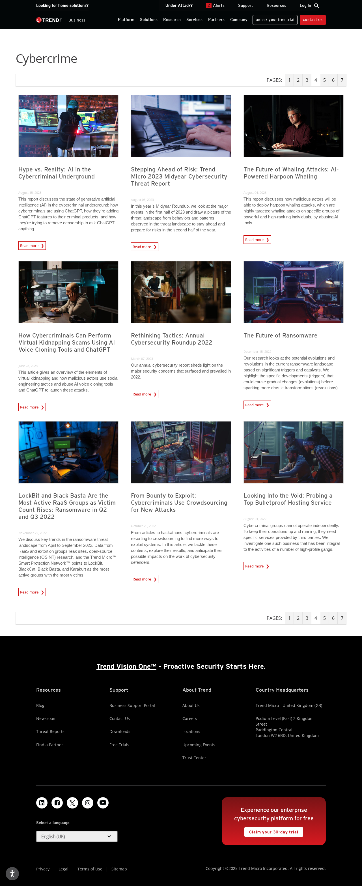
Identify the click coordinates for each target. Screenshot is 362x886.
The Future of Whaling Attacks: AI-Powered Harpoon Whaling (291, 173)
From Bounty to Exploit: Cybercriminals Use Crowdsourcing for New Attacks (179, 502)
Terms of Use (89, 869)
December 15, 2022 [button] (257, 351)
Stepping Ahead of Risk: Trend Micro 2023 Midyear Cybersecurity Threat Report (179, 176)
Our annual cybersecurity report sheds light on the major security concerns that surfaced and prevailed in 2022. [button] (181, 371)
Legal (63, 869)
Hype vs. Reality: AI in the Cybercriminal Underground (56, 173)
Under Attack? (179, 5)
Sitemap (119, 869)
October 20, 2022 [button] (143, 526)
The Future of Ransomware (281, 335)
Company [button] (238, 19)
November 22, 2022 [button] (32, 533)
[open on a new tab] (72, 802)
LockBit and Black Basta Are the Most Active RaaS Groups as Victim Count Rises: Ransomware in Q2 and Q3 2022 (67, 506)
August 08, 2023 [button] (142, 199)
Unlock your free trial (273, 18)
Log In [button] (305, 5)
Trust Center (194, 757)
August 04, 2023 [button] (255, 192)
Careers (189, 718)
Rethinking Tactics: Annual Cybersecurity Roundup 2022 (171, 339)
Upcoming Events (198, 744)
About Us (191, 705)
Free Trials (119, 744)
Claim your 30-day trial (271, 830)
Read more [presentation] (29, 245)
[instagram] (87, 802)
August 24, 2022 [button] (255, 519)
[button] (77, 836)
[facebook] (57, 802)
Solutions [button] (149, 19)
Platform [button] (126, 19)
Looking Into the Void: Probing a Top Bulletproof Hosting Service (288, 499)
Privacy (42, 869)
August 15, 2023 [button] (29, 192)
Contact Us (313, 20)
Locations (191, 731)
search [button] (316, 6)
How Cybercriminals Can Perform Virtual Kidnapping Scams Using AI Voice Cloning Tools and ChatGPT (66, 342)
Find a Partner (49, 744)
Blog (40, 705)
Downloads (119, 731)
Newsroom (46, 718)
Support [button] (245, 5)
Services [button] (194, 19)
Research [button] (172, 19)
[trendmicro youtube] (103, 802)
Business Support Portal (132, 705)
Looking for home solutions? (62, 5)
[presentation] (68, 126)
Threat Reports (50, 731)
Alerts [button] (216, 5)
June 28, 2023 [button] (28, 366)
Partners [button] (216, 19)
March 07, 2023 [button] (142, 358)
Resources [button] (276, 5)
